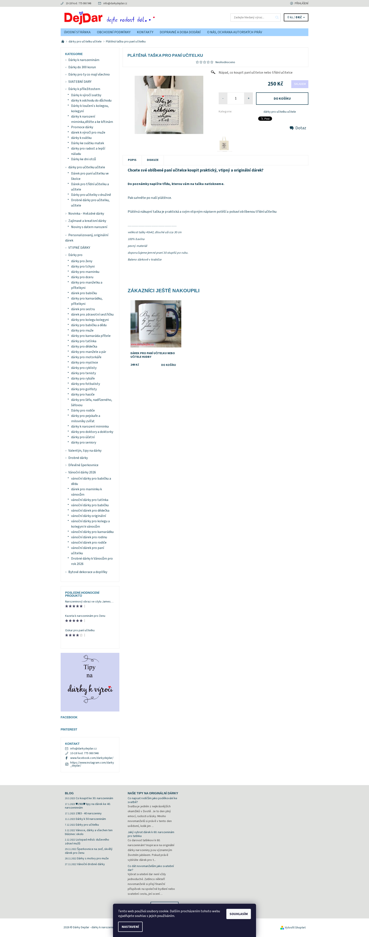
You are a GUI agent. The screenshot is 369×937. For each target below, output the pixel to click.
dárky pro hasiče (83, 394)
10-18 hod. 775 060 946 (78, 3)
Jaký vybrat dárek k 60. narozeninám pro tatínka (151, 834)
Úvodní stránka (77, 32)
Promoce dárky (82, 127)
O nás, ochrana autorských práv (234, 32)
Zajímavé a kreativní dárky (87, 220)
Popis (132, 160)
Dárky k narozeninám (83, 60)
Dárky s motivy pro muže (93, 858)
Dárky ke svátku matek (87, 143)
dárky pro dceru (82, 277)
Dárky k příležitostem (84, 89)
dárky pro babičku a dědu (89, 325)
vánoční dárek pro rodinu (89, 537)
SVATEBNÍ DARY (79, 81)
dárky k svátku (81, 137)
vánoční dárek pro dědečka (90, 510)
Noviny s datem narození (89, 227)
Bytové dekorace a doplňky (87, 572)
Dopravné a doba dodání (180, 32)
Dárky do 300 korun (82, 67)
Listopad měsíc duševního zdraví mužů (87, 842)
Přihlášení (301, 3)
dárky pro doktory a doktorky (92, 431)
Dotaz (300, 128)
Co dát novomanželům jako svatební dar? (151, 868)
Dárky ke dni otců (83, 159)
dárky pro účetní (83, 437)
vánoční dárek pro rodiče (89, 542)
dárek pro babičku (84, 293)
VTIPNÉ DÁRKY (79, 247)
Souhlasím (239, 914)
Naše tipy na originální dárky (153, 793)
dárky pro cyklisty (84, 367)
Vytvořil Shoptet (295, 927)
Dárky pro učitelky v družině (91, 194)
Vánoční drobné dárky (91, 864)
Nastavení (130, 926)
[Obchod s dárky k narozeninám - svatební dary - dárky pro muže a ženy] (63, 41)
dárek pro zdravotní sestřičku (92, 314)
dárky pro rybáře (83, 378)
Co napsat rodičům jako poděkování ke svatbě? (152, 800)
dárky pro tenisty (83, 373)
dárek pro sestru (83, 309)
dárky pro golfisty (84, 389)
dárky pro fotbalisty (85, 383)
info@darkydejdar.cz (115, 3)
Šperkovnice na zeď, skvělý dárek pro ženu (89, 851)
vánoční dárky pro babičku (90, 505)
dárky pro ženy (81, 261)
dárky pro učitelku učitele (280, 112)
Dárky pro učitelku (87, 825)
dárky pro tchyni (83, 266)
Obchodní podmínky (113, 32)
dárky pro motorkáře (86, 357)
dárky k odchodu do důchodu (91, 100)
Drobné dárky (78, 457)
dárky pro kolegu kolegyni (90, 319)
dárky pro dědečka (84, 346)
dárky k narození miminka (90, 426)
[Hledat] (277, 17)
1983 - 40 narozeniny (89, 813)
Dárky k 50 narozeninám (91, 819)
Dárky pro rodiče (83, 410)
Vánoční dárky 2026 (82, 472)
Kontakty (145, 32)
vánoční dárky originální (88, 516)
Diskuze (152, 160)
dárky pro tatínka (83, 341)
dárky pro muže (82, 330)
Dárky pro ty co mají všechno (89, 74)
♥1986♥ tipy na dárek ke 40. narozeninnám (88, 806)
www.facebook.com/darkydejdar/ (91, 758)
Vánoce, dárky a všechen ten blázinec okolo (89, 832)
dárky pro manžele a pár (88, 351)
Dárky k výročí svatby (86, 95)
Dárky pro (75, 255)
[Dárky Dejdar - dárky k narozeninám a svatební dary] (122, 17)
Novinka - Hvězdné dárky (86, 213)
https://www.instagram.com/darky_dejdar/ (92, 764)
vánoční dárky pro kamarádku (92, 532)
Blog (69, 793)
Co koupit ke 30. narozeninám (94, 798)
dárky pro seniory (83, 442)
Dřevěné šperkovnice (83, 465)
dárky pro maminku (85, 271)
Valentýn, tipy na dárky (84, 450)
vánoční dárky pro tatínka (89, 500)
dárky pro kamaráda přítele (91, 335)
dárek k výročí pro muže (88, 132)
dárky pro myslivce (84, 362)
